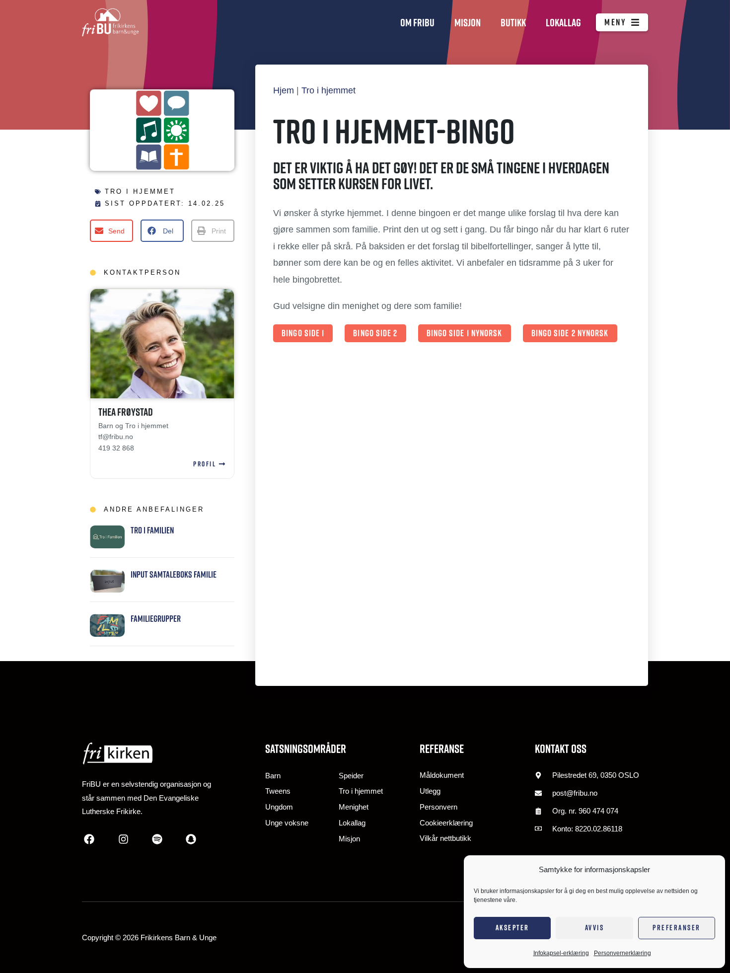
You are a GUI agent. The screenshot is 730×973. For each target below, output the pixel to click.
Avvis (594, 927)
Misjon (467, 22)
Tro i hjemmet (140, 191)
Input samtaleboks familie (174, 574)
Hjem (283, 90)
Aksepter (512, 927)
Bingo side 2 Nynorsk (570, 333)
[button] (111, 231)
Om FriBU (417, 22)
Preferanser (677, 927)
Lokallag (563, 22)
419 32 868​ (116, 448)
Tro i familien (152, 530)
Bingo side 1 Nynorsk (465, 333)
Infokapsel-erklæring (561, 953)
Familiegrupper (156, 618)
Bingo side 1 (303, 333)
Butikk (513, 22)
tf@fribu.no (115, 437)
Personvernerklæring (622, 953)
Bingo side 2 (375, 333)
